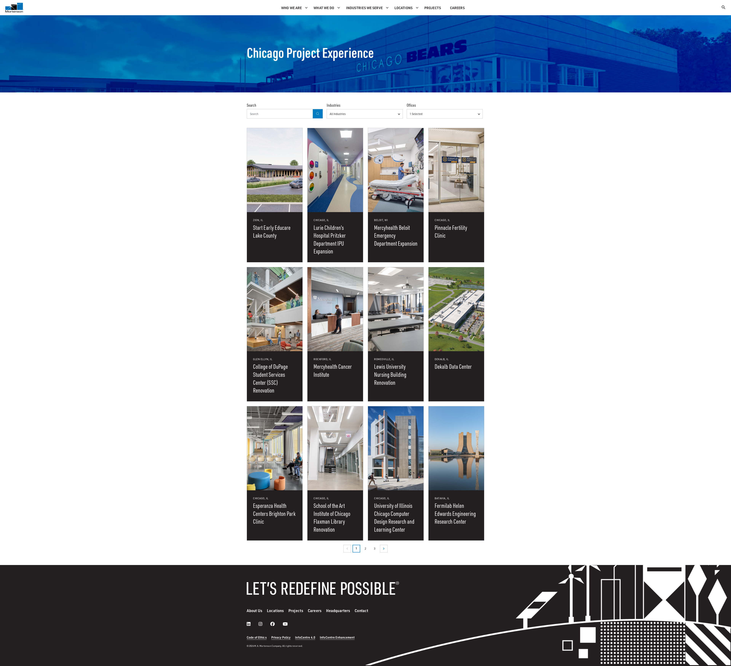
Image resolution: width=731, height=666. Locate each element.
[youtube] (285, 624)
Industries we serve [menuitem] (364, 8)
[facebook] (276, 624)
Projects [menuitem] (432, 8)
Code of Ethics (257, 637)
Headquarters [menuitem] (338, 610)
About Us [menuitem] (254, 610)
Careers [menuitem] (457, 8)
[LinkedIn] (252, 624)
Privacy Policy (281, 637)
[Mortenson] (14, 7)
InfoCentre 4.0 (305, 637)
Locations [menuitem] (403, 8)
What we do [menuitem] (324, 8)
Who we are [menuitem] (291, 8)
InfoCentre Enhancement (337, 637)
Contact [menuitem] (361, 610)
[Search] (723, 8)
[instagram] (264, 624)
